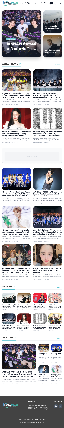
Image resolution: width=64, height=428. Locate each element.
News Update (27, 3)
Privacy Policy (28, 419)
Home (21, 3)
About (36, 3)
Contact (42, 419)
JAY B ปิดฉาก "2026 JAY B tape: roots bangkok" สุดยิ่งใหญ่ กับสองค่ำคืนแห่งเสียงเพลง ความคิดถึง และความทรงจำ (47, 194)
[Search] (60, 3)
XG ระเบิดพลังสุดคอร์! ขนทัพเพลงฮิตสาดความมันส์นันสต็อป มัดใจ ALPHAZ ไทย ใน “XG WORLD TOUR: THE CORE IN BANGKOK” (16, 194)
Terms (36, 419)
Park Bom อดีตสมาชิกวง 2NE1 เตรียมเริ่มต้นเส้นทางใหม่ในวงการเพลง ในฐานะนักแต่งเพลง (47, 270)
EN (54, 3)
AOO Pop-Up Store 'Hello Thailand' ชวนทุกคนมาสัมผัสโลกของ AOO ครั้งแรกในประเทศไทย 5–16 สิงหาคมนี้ (55, 306)
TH (51, 3)
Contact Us (44, 3)
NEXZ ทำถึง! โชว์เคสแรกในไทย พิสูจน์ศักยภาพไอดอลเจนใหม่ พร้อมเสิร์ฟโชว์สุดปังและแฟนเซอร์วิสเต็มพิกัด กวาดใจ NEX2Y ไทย (47, 232)
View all (58, 64)
